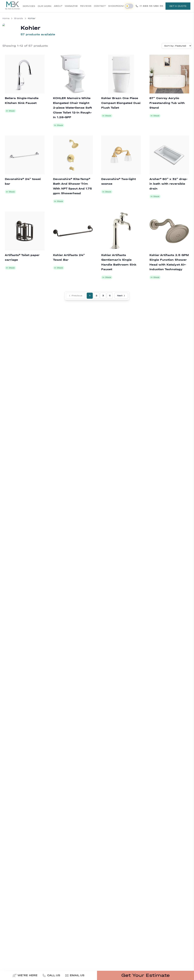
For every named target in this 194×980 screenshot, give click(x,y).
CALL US (53, 975)
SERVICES (29, 6)
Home (5, 18)
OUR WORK (45, 6)
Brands (18, 18)
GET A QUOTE (178, 6)
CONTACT (100, 6)
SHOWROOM (116, 6)
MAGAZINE (71, 6)
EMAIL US (77, 975)
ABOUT (58, 6)
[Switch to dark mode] (129, 6)
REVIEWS (85, 6)
